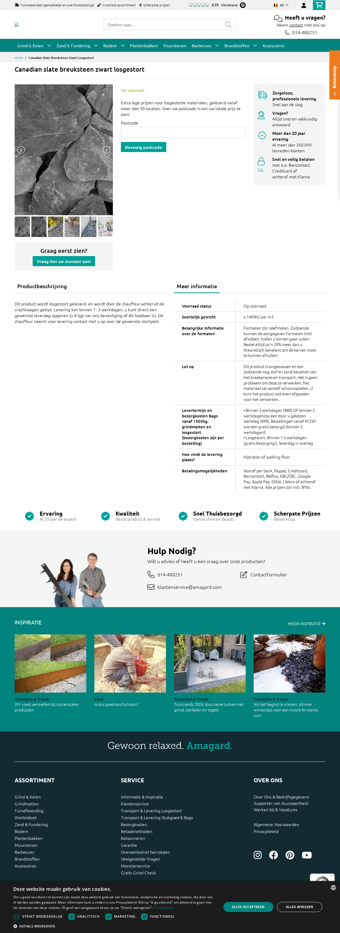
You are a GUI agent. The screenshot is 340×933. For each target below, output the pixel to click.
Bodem (21, 831)
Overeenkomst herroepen (145, 852)
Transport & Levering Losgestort (151, 810)
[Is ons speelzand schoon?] (130, 663)
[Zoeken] (228, 24)
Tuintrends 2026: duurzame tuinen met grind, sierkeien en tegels (209, 706)
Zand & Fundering (31, 824)
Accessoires (25, 866)
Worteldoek (26, 817)
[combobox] (162, 24)
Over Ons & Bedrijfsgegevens (281, 797)
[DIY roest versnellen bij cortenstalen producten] (50, 663)
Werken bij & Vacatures (276, 809)
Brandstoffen (27, 859)
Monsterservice (135, 866)
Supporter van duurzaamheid (281, 803)
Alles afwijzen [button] (299, 907)
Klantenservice (135, 803)
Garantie (129, 845)
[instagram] (258, 855)
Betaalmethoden (136, 831)
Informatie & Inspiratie (142, 797)
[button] (114, 926)
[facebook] (273, 855)
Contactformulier (268, 574)
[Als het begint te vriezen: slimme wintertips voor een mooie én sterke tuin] (289, 663)
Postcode (129, 123)
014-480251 (304, 32)
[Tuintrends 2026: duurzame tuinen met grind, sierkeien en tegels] (210, 663)
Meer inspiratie (305, 623)
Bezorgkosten (134, 824)
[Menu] (331, 877)
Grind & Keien (28, 797)
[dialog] (170, 907)
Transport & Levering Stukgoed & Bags (157, 817)
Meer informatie (197, 286)
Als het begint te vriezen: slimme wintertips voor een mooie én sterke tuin (286, 709)
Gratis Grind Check (138, 872)
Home (19, 57)
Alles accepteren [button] (248, 907)
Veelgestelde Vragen (140, 859)
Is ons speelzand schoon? (116, 704)
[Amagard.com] (17, 24)
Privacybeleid (266, 831)
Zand (98, 699)
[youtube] (307, 855)
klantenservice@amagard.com (190, 587)
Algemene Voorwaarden (276, 824)
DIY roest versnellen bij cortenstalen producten (47, 706)
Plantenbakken (28, 838)
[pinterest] (290, 855)
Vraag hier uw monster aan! (64, 261)
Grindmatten (27, 803)
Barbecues (24, 852)
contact (296, 25)
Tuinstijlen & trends (32, 699)
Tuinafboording (29, 810)
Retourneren (133, 838)
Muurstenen (26, 845)
